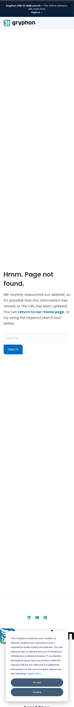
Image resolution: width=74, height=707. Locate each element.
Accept (37, 682)
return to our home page (41, 311)
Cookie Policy (33, 673)
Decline (37, 692)
